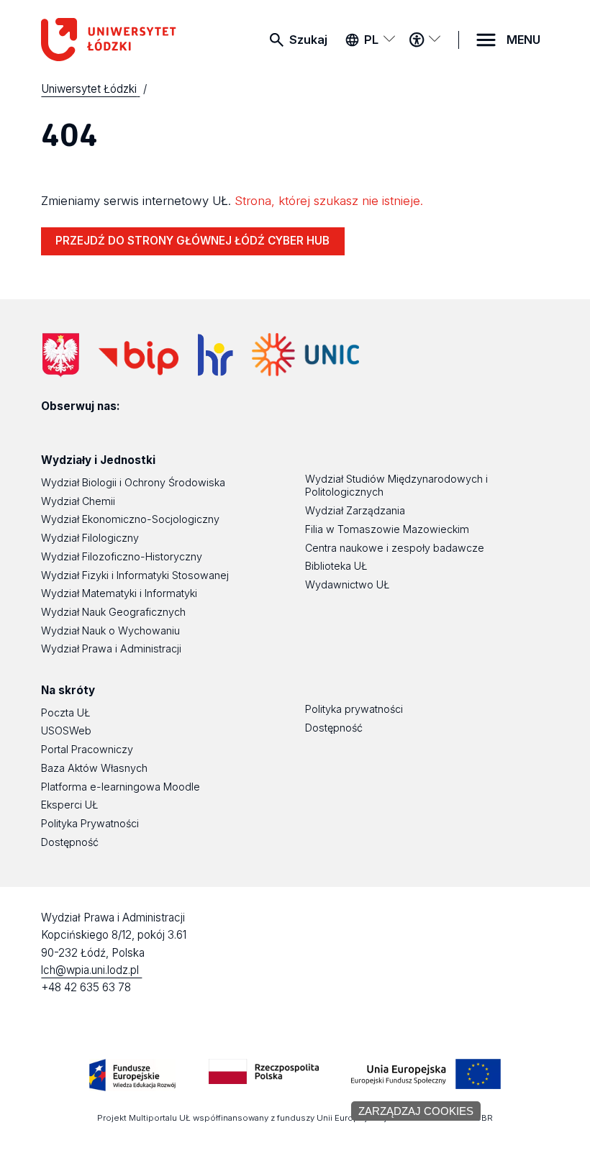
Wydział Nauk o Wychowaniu (110, 630)
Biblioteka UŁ (336, 566)
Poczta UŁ (65, 712)
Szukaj (308, 39)
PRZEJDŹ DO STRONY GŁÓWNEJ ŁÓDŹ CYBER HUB (192, 240)
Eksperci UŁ (69, 804)
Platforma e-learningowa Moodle (120, 786)
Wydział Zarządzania (355, 510)
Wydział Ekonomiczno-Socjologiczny (130, 519)
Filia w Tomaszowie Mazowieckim (387, 529)
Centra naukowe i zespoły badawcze (394, 548)
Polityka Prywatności (90, 823)
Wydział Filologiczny (90, 538)
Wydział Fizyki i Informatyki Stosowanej (135, 575)
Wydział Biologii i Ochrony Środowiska (133, 482)
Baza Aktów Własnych (94, 768)
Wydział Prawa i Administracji (111, 648)
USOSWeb (66, 730)
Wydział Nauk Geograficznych (113, 612)
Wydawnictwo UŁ (347, 584)
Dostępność (70, 842)
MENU (523, 39)
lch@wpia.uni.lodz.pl (91, 970)
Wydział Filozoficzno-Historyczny (121, 556)
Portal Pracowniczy (87, 749)
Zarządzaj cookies (415, 1111)
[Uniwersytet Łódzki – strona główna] (112, 39)
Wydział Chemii (78, 501)
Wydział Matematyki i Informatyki (119, 593)
